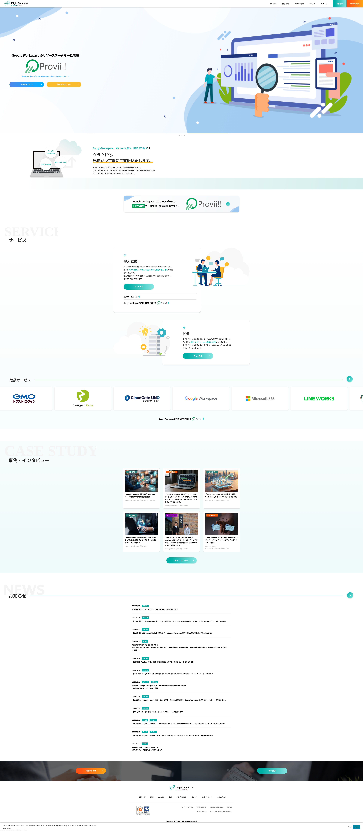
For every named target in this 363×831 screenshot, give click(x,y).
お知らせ (312, 4)
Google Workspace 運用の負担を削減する (140, 303)
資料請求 (340, 4)
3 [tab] (182, 134)
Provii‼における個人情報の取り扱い (221, 812)
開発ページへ (27, 83)
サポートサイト (207, 797)
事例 (170, 797)
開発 (151, 797)
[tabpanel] (181, 70)
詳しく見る (139, 286)
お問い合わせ (354, 4)
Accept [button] (356, 827)
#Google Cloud (210, 546)
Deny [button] (349, 827)
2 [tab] (181, 134)
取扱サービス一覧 (130, 296)
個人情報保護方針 (202, 807)
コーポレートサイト (187, 807)
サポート (324, 4)
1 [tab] (179, 134)
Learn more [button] (7, 828)
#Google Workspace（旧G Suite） (137, 500)
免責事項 (229, 807)
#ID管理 (152, 500)
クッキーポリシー (201, 812)
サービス (273, 4)
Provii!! (161, 797)
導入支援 (142, 797)
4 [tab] (184, 134)
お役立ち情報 (299, 4)
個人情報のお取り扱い (217, 807)
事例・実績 (285, 4)
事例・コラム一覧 (181, 560)
